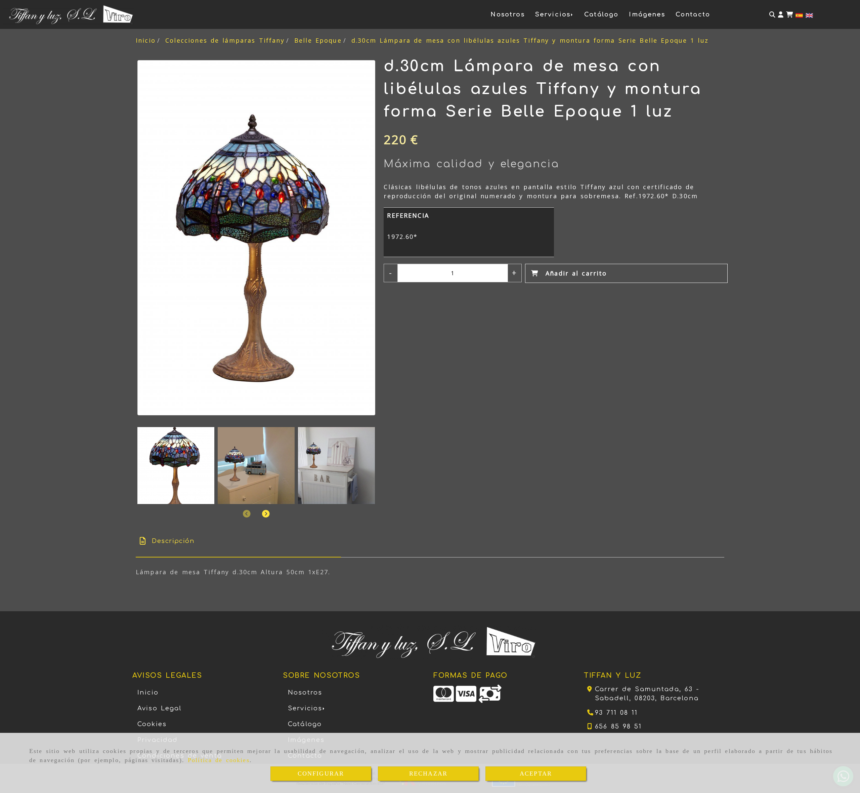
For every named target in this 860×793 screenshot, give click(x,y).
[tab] (238, 541)
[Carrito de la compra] (789, 14)
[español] (799, 14)
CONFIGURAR (321, 773)
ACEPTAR (536, 773)
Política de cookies (219, 760)
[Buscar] (772, 14)
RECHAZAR (428, 773)
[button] (781, 14)
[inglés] (809, 14)
